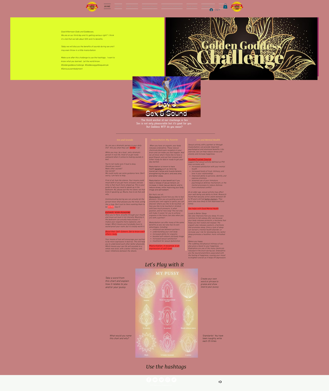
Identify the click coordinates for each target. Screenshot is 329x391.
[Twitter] (173, 379)
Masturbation (155, 197)
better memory (211, 199)
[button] (225, 6)
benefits (158, 169)
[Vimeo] (161, 379)
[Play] (220, 382)
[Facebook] (148, 379)
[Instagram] (167, 379)
